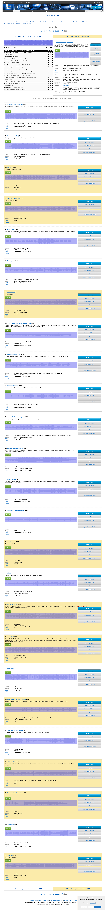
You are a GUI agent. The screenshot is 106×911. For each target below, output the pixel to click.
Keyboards (82, 79)
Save (91, 907)
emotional (65, 77)
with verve (71, 77)
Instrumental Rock (44, 718)
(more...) (7, 128)
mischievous (80, 75)
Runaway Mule (11, 761)
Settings (84, 907)
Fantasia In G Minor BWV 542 (16, 510)
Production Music (50, 902)
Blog (32, 11)
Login (48, 11)
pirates (74, 88)
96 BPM (16, 156)
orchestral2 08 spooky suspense (15, 417)
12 (58, 31)
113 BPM (16, 593)
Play (57, 50)
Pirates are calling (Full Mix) (64, 42)
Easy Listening (31, 154)
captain (78, 89)
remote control (81, 91)
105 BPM (16, 437)
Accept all (97, 907)
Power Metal (86, 65)
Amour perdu (11, 260)
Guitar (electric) (67, 79)
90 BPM (16, 626)
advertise (86, 88)
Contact (42, 11)
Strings (71, 80)
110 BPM (16, 281)
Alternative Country (19, 780)
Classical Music (37, 373)
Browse (10, 11)
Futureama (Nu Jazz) (13, 136)
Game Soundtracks (68, 65)
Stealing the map (11, 479)
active (70, 74)
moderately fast (23, 312)
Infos (28, 11)
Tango (15, 279)
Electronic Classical (38, 435)
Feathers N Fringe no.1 (13, 198)
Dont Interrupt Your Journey (15, 730)
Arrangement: (58, 82)
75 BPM (16, 374)
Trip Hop (16, 154)
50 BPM (16, 250)
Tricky (9, 573)
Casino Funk (10, 636)
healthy (93, 74)
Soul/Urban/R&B (18, 655)
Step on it (9, 167)
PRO (56, 70)
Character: (57, 77)
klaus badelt (74, 91)
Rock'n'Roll (17, 560)
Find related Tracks (96, 54)
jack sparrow (72, 89)
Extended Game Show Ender (15, 793)
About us (37, 11)
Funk (24, 655)
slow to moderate (22, 156)
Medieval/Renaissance (48, 373)
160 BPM (65, 68)
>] (62, 31)
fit (96, 74)
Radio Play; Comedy (19, 842)
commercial (72, 87)
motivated (65, 74)
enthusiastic (88, 74)
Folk (19, 624)
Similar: (56, 91)
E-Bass (73, 79)
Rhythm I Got (11, 292)
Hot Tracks (16, 11)
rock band (85, 87)
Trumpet (98, 79)
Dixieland (21, 217)
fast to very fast (17, 187)
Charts (44, 900)
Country (16, 624)
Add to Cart (96, 45)
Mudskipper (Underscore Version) (16, 699)
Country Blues (36, 718)
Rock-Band (74, 82)
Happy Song (10, 668)
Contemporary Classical (50, 435)
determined (75, 74)
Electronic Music (78, 65)
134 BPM (16, 750)
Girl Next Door (11, 542)
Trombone (65, 80)
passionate (81, 74)
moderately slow (18, 343)
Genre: (56, 65)
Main (30, 900)
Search (5, 11)
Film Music (69, 67)
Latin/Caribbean (22, 279)
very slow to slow (22, 250)
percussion (80, 87)
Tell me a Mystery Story (13, 354)
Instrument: (57, 79)
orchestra (69, 88)
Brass (93, 79)
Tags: (56, 87)
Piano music (22, 342)
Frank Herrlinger (67, 85)
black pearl (66, 89)
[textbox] (93, 11)
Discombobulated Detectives (15, 448)
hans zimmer (66, 91)
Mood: (56, 74)
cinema (98, 87)
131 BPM (16, 782)
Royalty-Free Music (30, 902)
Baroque (16, 342)
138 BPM (16, 468)
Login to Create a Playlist (95, 62)
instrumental (66, 83)
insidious (86, 75)
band (91, 88)
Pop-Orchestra (67, 82)
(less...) (56, 72)
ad (76, 87)
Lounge (38, 154)
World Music (29, 279)
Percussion (89, 79)
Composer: (57, 85)
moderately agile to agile (75, 68)
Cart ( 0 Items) (97, 8)
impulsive (77, 77)
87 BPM (16, 719)
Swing (23, 310)
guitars (65, 88)
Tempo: (56, 68)
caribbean (65, 87)
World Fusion (22, 591)
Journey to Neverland (13, 385)
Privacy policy (93, 903)
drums (94, 87)
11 (56, 31)
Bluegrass (16, 718)
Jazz (20, 310)
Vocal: (56, 83)
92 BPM (16, 499)
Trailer (62, 373)
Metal (91, 65)
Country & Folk (28, 718)
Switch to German (98, 2)
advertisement (80, 88)
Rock (51, 718)
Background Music (45, 154)
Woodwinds (76, 80)
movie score (96, 88)
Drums (77, 79)
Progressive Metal (48, 123)
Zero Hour (10, 855)
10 (54, 31)
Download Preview (95, 49)
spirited (65, 75)
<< (40, 31)
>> (60, 31)
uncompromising (71, 75)
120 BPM (16, 406)
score (90, 87)
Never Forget (10, 229)
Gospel (15, 686)
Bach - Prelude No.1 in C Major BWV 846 (19, 323)
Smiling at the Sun (12, 604)
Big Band (16, 217)
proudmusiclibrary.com (9, 2)
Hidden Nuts (10, 824)
